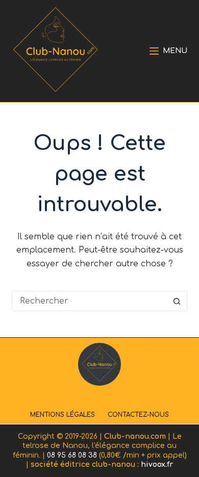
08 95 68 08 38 (72, 455)
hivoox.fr (157, 464)
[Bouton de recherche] (177, 301)
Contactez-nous (138, 414)
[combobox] (89, 301)
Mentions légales (62, 414)
